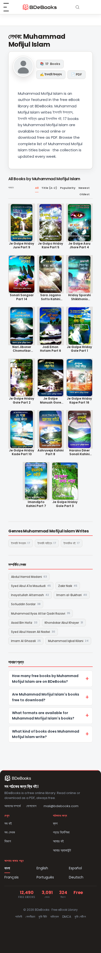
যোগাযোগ (31, 806)
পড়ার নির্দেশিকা (61, 832)
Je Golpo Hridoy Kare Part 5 (50, 245)
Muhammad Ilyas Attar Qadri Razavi (40, 613)
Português (45, 877)
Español (75, 868)
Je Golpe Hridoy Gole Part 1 (79, 349)
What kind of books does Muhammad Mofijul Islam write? (45, 734)
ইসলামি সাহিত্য (47, 543)
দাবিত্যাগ (54, 916)
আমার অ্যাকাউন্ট (62, 850)
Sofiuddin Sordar (25, 604)
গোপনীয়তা (30, 916)
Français (11, 877)
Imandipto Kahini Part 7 (36, 504)
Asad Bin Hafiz (24, 623)
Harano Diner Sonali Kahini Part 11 (79, 452)
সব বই (8, 823)
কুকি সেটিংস (80, 916)
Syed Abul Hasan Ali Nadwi (33, 632)
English (42, 868)
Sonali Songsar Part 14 (22, 297)
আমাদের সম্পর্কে (12, 806)
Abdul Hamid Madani (29, 577)
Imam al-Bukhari (71, 595)
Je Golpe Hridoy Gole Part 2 (21, 400)
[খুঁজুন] (77, 7)
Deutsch (76, 877)
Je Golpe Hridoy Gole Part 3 (64, 504)
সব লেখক (9, 832)
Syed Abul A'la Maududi (31, 586)
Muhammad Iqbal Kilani (68, 641)
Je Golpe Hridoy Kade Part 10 (21, 452)
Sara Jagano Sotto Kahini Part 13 (50, 297)
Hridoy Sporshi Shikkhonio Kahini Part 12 (79, 297)
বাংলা (7, 868)
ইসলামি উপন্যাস (20, 543)
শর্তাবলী (18, 916)
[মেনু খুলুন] (8, 7)
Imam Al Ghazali (26, 641)
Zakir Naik (67, 586)
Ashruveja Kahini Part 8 (50, 452)
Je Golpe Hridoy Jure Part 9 (21, 245)
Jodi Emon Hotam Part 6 (50, 349)
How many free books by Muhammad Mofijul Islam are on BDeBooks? (45, 678)
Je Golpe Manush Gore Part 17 (50, 400)
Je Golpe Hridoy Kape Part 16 (79, 400)
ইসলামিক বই (71, 543)
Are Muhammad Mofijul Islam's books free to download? (45, 697)
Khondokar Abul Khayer (64, 623)
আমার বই (58, 841)
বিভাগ (7, 841)
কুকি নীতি (42, 916)
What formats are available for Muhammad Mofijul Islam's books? (43, 715)
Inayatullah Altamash (30, 595)
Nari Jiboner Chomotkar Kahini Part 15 (21, 349)
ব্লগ (55, 823)
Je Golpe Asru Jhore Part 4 (79, 245)
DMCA (66, 916)
